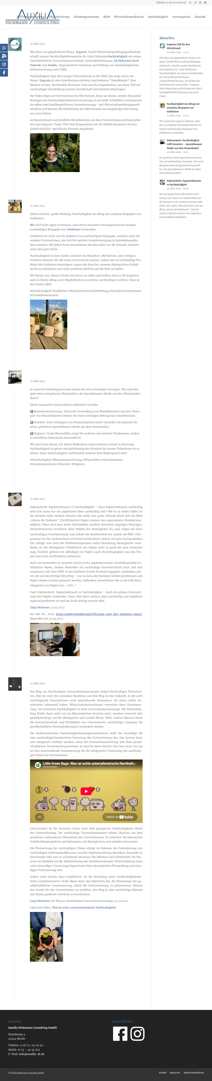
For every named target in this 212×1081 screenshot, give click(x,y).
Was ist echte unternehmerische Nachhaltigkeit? (84, 907)
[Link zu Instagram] (200, 2)
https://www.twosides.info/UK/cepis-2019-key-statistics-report (99, 614)
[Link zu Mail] (205, 2)
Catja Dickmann (40, 607)
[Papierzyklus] (15, 499)
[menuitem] (31, 16)
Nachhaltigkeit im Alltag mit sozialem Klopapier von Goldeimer (85, 201)
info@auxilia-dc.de (31, 1054)
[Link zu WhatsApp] (190, 2)
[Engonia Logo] (15, 44)
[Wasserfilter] (15, 377)
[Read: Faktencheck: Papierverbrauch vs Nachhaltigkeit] (162, 182)
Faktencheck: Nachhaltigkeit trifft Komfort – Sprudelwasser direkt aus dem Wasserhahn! (184, 144)
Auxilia (52, 65)
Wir (32, 225)
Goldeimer (73, 229)
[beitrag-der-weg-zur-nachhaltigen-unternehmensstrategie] (15, 684)
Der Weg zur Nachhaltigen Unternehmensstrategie (74, 678)
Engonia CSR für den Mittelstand (58, 39)
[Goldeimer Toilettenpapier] (15, 206)
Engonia (81, 52)
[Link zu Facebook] (195, 2)
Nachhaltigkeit (118, 56)
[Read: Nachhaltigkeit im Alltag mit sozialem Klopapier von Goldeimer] (162, 105)
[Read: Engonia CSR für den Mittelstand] (162, 46)
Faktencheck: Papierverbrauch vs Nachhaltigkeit (72, 494)
